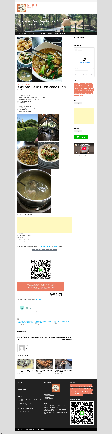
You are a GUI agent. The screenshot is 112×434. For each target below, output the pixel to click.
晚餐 (27, 84)
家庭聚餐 (24, 331)
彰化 (82, 86)
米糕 (82, 91)
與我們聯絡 (38, 299)
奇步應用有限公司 (27, 411)
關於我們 (62, 33)
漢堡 (81, 90)
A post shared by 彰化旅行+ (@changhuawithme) (84, 74)
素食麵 (88, 91)
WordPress (37, 429)
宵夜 (75, 86)
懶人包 (36, 33)
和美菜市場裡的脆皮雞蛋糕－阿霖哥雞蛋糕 (44, 371)
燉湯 (86, 90)
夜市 (88, 85)
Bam (43, 429)
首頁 (19, 33)
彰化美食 (24, 33)
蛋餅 (79, 93)
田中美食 (76, 91)
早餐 (75, 90)
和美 (88, 83)
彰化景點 (31, 33)
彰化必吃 (76, 88)
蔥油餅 (76, 93)
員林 (79, 85)
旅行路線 (43, 33)
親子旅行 (82, 93)
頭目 (21, 89)
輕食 (88, 93)
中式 (18, 84)
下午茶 (76, 83)
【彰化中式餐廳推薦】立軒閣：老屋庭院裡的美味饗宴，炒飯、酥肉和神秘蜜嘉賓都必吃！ (25, 322)
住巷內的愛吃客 (22, 389)
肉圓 (91, 91)
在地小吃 (85, 85)
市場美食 (78, 86)
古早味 (85, 83)
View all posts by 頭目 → (31, 348)
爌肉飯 (89, 90)
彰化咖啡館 (86, 86)
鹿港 (77, 95)
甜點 (92, 90)
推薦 (89, 88)
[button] (44, 250)
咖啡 (90, 83)
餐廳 (29, 84)
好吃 (91, 85)
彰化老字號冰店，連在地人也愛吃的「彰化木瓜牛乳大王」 (26, 371)
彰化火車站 (85, 88)
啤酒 (81, 85)
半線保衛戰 (50, 33)
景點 (78, 90)
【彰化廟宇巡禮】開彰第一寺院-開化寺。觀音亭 (63, 371)
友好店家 (56, 33)
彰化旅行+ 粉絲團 (79, 38)
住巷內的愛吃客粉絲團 (45, 246)
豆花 (86, 93)
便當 (79, 83)
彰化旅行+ (33, 5)
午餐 (20, 84)
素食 (85, 91)
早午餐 (92, 88)
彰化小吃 (90, 86)
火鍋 (83, 90)
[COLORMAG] (56, 388)
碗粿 (79, 91)
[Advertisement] (45, 225)
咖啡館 (76, 85)
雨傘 (91, 93)
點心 (82, 95)
